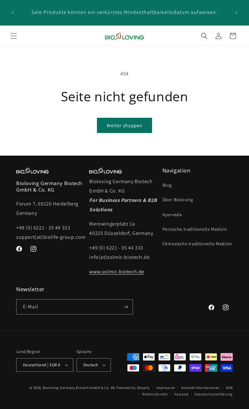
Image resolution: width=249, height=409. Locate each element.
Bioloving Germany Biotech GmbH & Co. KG (79, 387)
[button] (13, 36)
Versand (181, 394)
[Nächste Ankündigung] (236, 13)
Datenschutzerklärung (214, 394)
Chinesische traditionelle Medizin (197, 244)
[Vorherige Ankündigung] (13, 13)
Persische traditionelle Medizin (194, 229)
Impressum (165, 387)
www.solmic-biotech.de (116, 271)
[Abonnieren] (125, 307)
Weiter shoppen (124, 125)
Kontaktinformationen (200, 387)
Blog (167, 185)
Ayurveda (172, 214)
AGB (229, 387)
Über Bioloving (177, 200)
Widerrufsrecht (155, 394)
